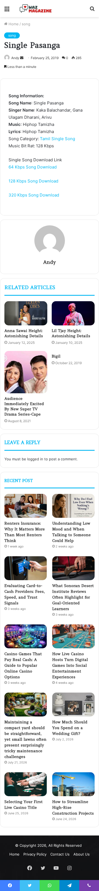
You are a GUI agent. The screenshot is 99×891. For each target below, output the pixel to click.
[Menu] (7, 10)
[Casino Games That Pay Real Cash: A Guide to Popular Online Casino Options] (25, 636)
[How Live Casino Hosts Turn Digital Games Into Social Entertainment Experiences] (73, 636)
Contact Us (60, 854)
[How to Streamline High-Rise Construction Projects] (73, 784)
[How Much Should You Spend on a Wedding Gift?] (73, 704)
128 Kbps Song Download (33, 181)
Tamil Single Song (57, 138)
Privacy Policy (34, 854)
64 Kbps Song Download (33, 167)
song (26, 24)
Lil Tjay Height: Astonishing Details (71, 333)
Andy (15, 58)
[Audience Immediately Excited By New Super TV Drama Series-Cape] (25, 372)
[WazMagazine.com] (36, 8)
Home (13, 24)
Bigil (56, 356)
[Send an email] (21, 58)
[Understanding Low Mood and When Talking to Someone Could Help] (73, 506)
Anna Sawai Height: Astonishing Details (23, 333)
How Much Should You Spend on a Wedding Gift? (69, 728)
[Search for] (92, 10)
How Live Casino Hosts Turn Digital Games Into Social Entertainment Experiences (70, 665)
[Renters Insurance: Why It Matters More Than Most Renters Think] (25, 506)
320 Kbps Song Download (34, 195)
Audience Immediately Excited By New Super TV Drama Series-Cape (24, 406)
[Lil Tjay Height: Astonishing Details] (73, 313)
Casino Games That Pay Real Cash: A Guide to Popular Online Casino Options (23, 665)
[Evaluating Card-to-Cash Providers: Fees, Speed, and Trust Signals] (25, 568)
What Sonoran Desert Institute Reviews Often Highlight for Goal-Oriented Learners (73, 597)
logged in (35, 459)
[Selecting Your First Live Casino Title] (25, 784)
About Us (81, 854)
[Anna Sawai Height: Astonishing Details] (25, 313)
